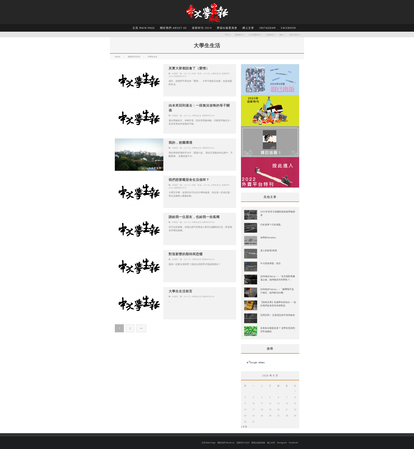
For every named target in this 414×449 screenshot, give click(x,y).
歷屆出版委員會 (227, 27)
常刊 (227, 35)
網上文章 (248, 27)
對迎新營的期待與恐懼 (186, 254)
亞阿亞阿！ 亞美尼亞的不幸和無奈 (277, 315)
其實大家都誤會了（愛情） (189, 68)
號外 (281, 35)
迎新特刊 (239, 35)
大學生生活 (216, 73)
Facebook (288, 27)
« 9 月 (244, 426)
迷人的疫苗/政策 (268, 250)
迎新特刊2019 (180, 76)
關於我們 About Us (173, 27)
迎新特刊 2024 (202, 27)
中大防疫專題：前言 (270, 263)
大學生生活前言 (180, 291)
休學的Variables (268, 237)
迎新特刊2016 (208, 115)
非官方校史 (294, 35)
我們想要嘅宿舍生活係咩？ (189, 180)
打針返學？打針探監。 (271, 224)
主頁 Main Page (143, 27)
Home (117, 56)
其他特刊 (270, 35)
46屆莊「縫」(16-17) (181, 73)
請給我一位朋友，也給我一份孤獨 (194, 217)
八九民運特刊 (254, 35)
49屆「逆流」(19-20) (200, 73)
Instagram (267, 27)
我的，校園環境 (180, 142)
